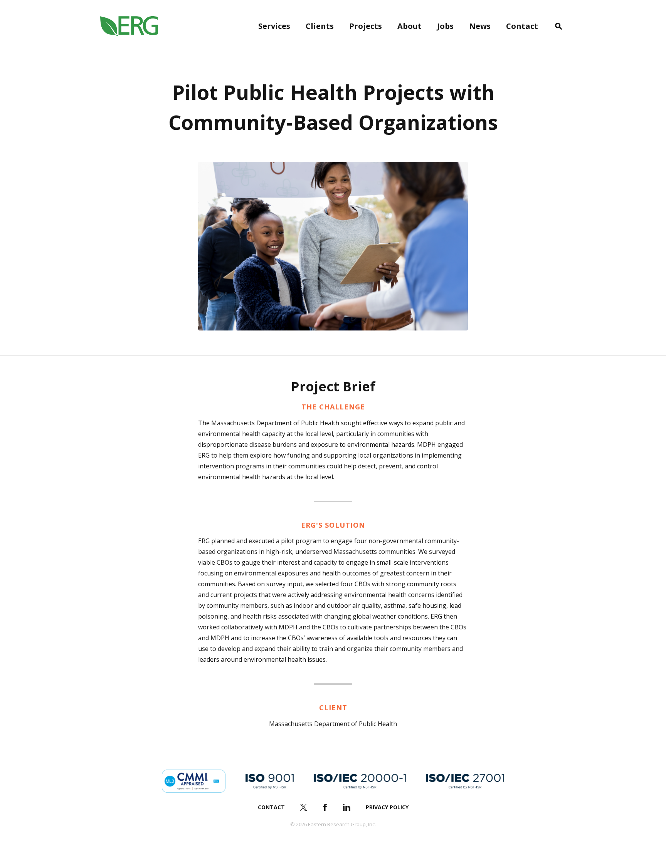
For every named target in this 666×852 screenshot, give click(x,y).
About (409, 26)
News (480, 26)
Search (558, 26)
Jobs (445, 26)
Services (274, 26)
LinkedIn (347, 807)
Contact (522, 26)
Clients (320, 26)
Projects (365, 26)
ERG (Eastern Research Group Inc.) (129, 26)
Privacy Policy (387, 807)
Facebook (325, 807)
